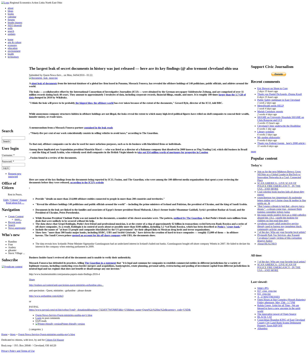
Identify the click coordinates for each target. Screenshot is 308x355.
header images (15, 22)
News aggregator (17, 228)
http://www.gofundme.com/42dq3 (46, 296)
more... (18, 219)
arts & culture (14, 42)
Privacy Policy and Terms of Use (18, 351)
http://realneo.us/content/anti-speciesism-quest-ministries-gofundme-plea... (66, 285)
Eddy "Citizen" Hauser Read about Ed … (15, 201)
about (10, 8)
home (10, 39)
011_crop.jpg (264, 293)
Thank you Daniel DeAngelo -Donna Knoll (279, 94)
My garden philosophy (268, 137)
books (11, 14)
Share (32, 279)
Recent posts (14, 222)
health (11, 54)
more (253, 151)
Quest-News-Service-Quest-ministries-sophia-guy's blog (63, 315)
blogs (10, 11)
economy (12, 45)
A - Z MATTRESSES (268, 296)
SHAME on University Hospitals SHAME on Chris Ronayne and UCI (280, 118)
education (12, 48)
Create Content (15, 216)
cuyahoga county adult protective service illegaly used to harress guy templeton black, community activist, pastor (279, 226)
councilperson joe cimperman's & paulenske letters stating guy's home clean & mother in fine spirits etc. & (281, 200)
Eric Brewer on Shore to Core (272, 88)
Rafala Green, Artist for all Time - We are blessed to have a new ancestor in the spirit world (278, 308)
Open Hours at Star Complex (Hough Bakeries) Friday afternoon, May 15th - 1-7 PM (281, 301)
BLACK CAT (264, 317)
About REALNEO (267, 243)
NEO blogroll (15, 25)
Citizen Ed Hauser (54, 339)
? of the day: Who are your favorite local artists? (281, 232)
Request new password (14, 175)
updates (11, 34)
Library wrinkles (265, 131)
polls (10, 28)
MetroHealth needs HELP (270, 105)
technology (13, 56)
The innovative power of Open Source (276, 314)
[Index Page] (5, 2)
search (11, 31)
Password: (8, 161)
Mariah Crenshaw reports (270, 111)
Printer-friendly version (73, 323)
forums (11, 19)
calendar (12, 16)
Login (38, 318)
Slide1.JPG (263, 288)
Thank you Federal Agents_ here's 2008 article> (281, 143)
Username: (8, 155)
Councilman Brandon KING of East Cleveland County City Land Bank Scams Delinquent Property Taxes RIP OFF (281, 322)
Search (11, 225)
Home (4, 334)
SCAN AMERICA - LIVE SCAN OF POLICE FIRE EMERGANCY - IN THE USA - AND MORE (278, 186)
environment (14, 51)
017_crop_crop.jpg (267, 291)
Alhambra (262, 328)
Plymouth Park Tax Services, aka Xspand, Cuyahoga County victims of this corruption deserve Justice (279, 238)
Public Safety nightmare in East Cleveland (278, 100)
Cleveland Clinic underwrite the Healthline (279, 126)
